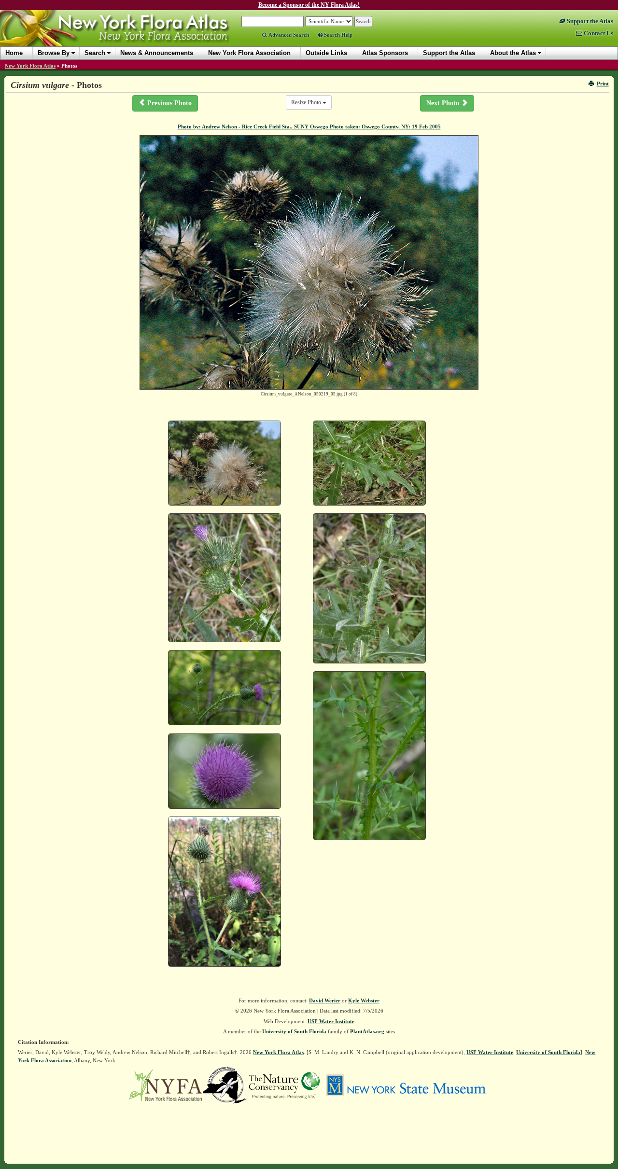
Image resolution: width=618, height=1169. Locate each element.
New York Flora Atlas (30, 66)
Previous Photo (168, 103)
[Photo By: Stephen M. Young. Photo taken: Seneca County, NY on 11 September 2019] (224, 892)
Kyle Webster (363, 1000)
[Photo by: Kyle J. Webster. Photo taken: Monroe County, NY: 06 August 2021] (224, 688)
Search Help (337, 35)
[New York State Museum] (406, 1084)
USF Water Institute (331, 1021)
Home (14, 52)
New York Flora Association (127, 36)
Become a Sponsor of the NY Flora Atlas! (309, 4)
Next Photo (443, 103)
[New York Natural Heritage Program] (225, 1084)
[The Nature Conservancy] (284, 1084)
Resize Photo (307, 102)
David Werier (324, 1000)
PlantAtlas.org (367, 1031)
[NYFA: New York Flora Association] (165, 1084)
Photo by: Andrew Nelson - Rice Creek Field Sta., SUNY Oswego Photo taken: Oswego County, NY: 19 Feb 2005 (309, 126)
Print (603, 83)
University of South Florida (294, 1031)
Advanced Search (288, 35)
